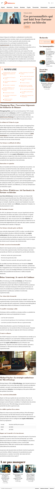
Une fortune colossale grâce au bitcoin (11, 96)
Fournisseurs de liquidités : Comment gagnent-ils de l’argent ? (18, 477)
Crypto (27, 26)
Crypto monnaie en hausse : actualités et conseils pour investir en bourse (5, 477)
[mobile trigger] (2, 3)
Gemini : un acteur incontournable (8, 99)
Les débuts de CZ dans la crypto (10, 78)
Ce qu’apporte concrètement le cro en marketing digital (50, 62)
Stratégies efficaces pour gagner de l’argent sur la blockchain (47, 85)
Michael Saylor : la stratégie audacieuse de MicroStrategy (26, 86)
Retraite (48, 49)
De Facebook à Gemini (9, 92)
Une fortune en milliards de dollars (10, 82)
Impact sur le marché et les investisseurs (27, 96)
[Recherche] (49, 3)
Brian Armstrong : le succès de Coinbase (26, 73)
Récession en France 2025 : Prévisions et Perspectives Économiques (31, 477)
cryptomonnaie (4, 45)
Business (49, 58)
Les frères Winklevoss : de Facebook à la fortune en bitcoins (8, 89)
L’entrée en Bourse (26, 82)
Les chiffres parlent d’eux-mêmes (27, 92)
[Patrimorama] (10, 3)
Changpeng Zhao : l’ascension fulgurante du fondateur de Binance (9, 74)
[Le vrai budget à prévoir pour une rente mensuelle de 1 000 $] (42, 53)
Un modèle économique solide (27, 79)
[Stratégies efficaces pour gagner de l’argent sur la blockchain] (47, 78)
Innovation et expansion (10, 85)
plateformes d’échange (7, 117)
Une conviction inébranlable (28, 89)
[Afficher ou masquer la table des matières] (26, 69)
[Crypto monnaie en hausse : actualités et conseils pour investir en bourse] (5, 469)
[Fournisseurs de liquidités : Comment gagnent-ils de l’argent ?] (18, 469)
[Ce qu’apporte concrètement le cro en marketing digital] (42, 62)
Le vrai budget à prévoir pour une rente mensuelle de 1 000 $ (50, 53)
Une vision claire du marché (28, 76)
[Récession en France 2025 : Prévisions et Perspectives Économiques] (30, 469)
